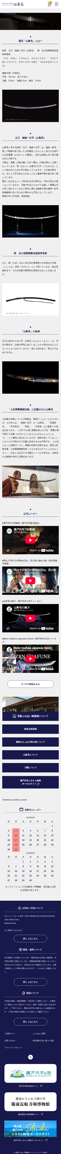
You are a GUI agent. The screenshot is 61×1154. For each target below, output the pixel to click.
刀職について (30, 767)
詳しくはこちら (30, 938)
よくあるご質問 (39, 1034)
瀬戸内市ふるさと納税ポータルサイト (30, 782)
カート (49, 4)
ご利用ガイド (9, 1034)
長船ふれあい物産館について (32, 716)
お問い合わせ (9, 1041)
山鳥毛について (30, 755)
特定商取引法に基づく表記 (43, 1041)
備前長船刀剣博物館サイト (28, 1114)
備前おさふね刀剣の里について (30, 742)
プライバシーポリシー (13, 1048)
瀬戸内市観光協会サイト (28, 1086)
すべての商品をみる (30, 684)
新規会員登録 (30, 729)
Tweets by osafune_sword (14, 799)
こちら (39, 968)
